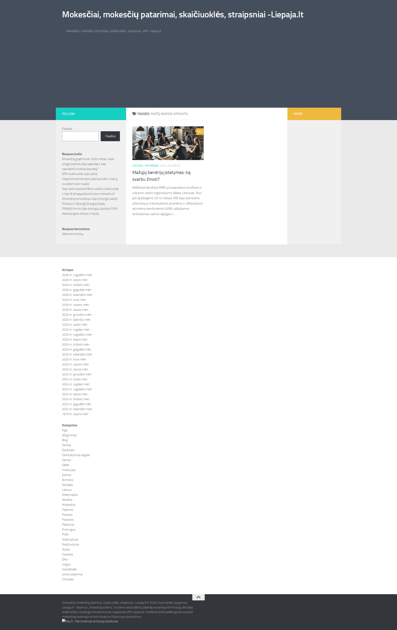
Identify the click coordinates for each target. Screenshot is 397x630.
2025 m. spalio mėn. (75, 324)
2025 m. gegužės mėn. (77, 349)
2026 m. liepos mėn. (75, 280)
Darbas (66, 445)
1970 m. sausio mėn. (75, 414)
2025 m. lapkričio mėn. (76, 320)
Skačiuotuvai (70, 539)
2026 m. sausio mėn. (75, 310)
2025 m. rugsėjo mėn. (76, 329)
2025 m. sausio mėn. (75, 369)
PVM (65, 534)
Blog (65, 440)
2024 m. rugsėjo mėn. (76, 384)
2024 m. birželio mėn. (76, 399)
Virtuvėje (68, 579)
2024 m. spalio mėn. (75, 379)
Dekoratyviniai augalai (76, 455)
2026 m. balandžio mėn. (77, 295)
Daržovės (68, 450)
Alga (65, 430)
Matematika (70, 495)
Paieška (67, 129)
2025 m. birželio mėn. (76, 344)
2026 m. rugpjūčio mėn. (77, 275)
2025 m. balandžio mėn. (77, 354)
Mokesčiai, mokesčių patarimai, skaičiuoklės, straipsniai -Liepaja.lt (182, 14)
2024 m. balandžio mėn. (77, 409)
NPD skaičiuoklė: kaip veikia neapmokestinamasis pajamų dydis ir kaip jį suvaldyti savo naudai (89, 179)
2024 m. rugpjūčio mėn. (77, 389)
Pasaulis (67, 515)
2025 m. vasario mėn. (76, 364)
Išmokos (67, 480)
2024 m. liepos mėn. (75, 394)
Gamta (66, 460)
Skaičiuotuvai (70, 544)
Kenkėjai (67, 485)
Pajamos (67, 510)
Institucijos (69, 470)
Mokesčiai (68, 505)
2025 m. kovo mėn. (74, 359)
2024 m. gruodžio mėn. (77, 374)
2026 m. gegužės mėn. (77, 290)
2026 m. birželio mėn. (76, 285)
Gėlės (65, 465)
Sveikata (67, 554)
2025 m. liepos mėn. (75, 339)
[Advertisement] (198, 77)
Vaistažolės (69, 569)
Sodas (66, 549)
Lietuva (137, 165)
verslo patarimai (72, 574)
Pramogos (68, 529)
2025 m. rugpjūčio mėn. (77, 334)
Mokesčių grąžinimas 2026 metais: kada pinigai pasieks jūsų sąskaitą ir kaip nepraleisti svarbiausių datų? (88, 164)
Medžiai (67, 500)
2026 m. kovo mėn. (74, 300)
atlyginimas (69, 435)
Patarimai (152, 165)
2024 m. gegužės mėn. (77, 404)
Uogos (66, 564)
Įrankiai (66, 475)
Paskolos (68, 520)
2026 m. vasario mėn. (76, 305)
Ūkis (65, 559)
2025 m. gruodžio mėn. (77, 315)
